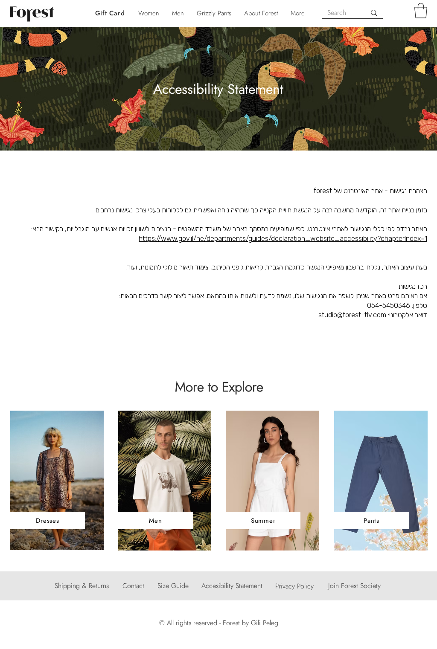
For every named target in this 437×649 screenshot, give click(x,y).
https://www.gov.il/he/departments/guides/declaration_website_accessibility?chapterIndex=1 (283, 239)
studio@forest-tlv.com (352, 315)
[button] (420, 10)
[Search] (374, 12)
